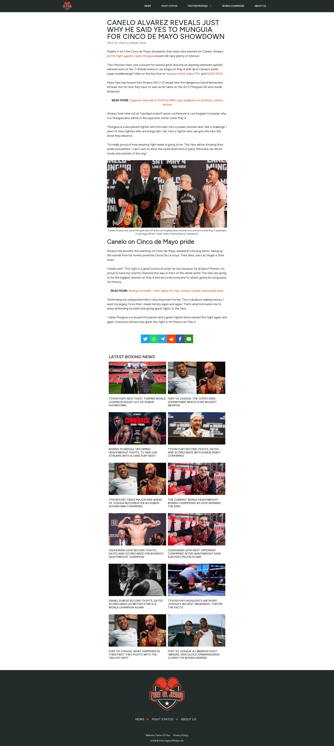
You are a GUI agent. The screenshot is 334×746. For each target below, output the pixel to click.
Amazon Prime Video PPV (183, 73)
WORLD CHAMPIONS (233, 6)
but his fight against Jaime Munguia (130, 56)
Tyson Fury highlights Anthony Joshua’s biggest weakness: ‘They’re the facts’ (195, 604)
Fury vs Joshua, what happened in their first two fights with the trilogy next (134, 654)
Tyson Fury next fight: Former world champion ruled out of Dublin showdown (137, 402)
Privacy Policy (180, 735)
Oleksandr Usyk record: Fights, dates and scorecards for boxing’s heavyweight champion (136, 554)
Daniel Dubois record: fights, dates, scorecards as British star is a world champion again (136, 604)
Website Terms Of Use (158, 735)
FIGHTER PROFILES (198, 6)
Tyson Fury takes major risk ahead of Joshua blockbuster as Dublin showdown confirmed (135, 503)
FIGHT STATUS (169, 6)
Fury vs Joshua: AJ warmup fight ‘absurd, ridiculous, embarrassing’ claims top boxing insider (194, 654)
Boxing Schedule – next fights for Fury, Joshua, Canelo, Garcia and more (176, 290)
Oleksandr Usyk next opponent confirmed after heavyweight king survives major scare (194, 554)
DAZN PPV (213, 73)
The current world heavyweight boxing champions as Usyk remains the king (194, 503)
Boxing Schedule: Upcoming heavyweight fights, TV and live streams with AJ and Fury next (133, 452)
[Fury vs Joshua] (67, 6)
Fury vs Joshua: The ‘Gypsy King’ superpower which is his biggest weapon (192, 402)
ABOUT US (260, 6)
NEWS (148, 6)
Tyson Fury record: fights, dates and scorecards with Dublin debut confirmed (194, 452)
